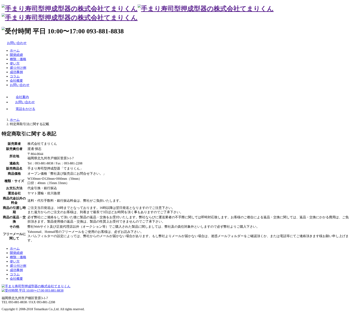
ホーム (15, 50)
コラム (15, 76)
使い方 (15, 63)
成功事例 (16, 72)
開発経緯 (16, 55)
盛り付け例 (18, 67)
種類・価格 (18, 59)
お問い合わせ (20, 85)
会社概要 (16, 80)
